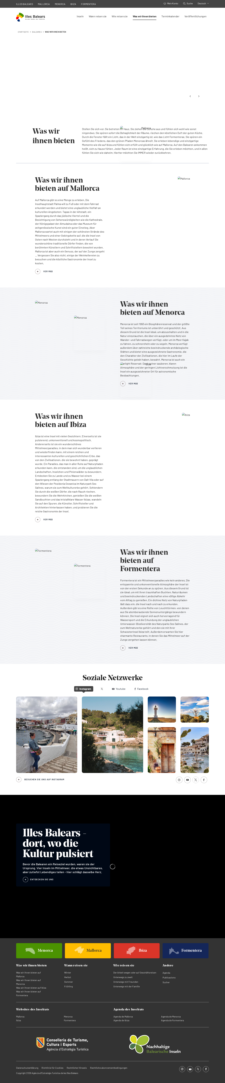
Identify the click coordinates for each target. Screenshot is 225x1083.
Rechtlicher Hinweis (77, 1067)
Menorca (68, 1016)
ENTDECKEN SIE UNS (42, 879)
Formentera (70, 1020)
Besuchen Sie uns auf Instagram (44, 779)
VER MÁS (48, 271)
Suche (190, 3)
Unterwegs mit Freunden (125, 981)
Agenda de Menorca (171, 1016)
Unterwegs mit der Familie (126, 986)
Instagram (85, 688)
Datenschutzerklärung (27, 1067)
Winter (67, 972)
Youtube (121, 688)
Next (198, 96)
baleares (37, 32)
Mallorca (20, 1016)
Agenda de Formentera (172, 1020)
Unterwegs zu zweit (123, 977)
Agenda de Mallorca (123, 1016)
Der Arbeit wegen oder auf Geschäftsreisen (134, 972)
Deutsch (202, 3)
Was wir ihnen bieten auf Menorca (28, 982)
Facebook (142, 688)
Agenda (166, 972)
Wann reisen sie (98, 16)
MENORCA (60, 4)
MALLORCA (44, 4)
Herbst (67, 977)
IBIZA (73, 4)
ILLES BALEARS (24, 4)
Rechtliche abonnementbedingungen (108, 1067)
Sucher (166, 982)
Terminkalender (170, 16)
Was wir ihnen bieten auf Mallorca (28, 974)
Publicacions (169, 977)
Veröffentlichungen (195, 16)
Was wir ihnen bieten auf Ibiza (31, 987)
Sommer (68, 981)
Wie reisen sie (120, 16)
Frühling (68, 986)
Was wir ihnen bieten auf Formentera (28, 993)
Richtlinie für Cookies (52, 1067)
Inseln (80, 16)
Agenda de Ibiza (121, 1020)
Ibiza (18, 1020)
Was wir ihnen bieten (144, 16)
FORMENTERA (88, 4)
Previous (190, 96)
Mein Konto (172, 3)
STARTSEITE (23, 32)
